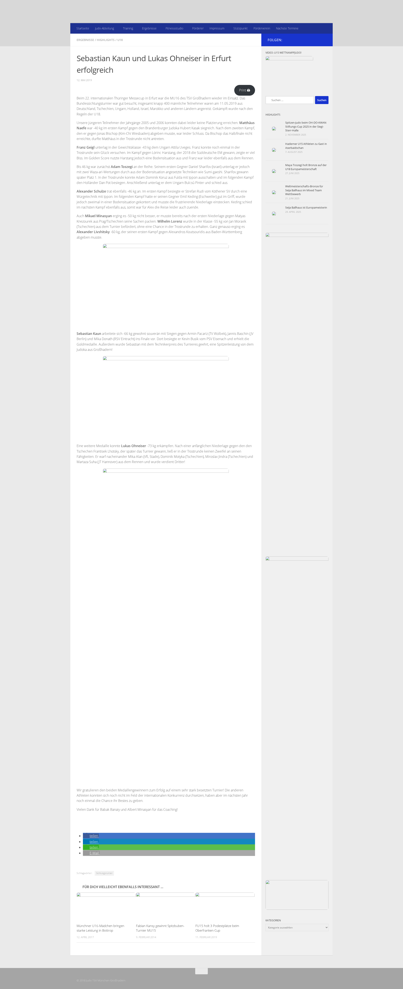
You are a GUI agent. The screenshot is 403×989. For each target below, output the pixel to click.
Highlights (106, 40)
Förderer (198, 28)
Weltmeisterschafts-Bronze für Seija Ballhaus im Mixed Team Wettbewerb (304, 190)
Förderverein (262, 28)
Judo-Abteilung (104, 28)
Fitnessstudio (174, 28)
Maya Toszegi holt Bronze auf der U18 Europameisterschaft (306, 167)
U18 (120, 40)
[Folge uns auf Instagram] (323, 39)
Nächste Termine (287, 28)
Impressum (216, 28)
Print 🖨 (244, 90)
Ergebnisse (149, 28)
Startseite (82, 28)
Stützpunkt (240, 28)
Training (128, 28)
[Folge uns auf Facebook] (317, 39)
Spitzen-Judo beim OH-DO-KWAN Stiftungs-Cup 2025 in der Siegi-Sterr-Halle (305, 126)
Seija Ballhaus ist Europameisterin (306, 207)
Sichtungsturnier (104, 873)
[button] (91, 835)
